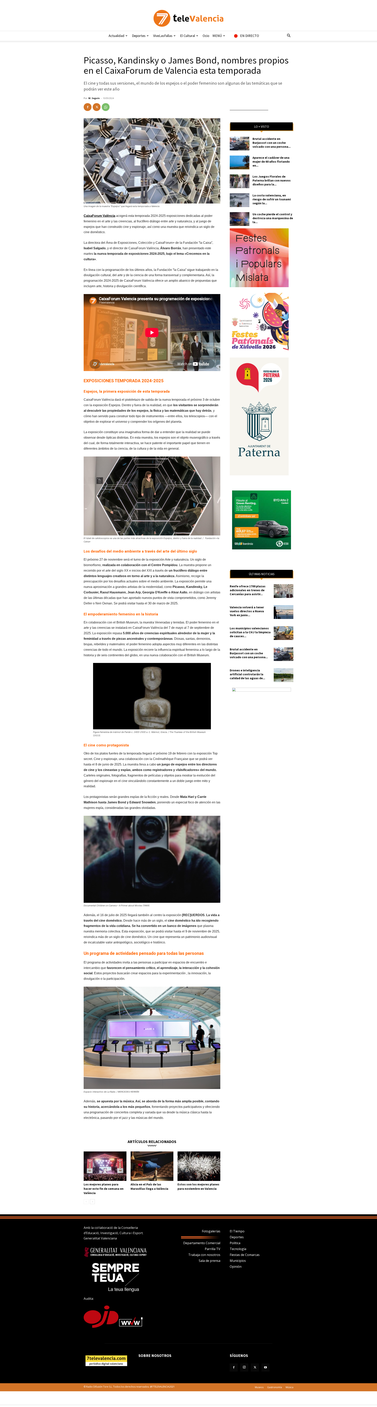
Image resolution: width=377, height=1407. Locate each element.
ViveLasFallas (162, 35)
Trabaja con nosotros (204, 1255)
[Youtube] (265, 1367)
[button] (288, 36)
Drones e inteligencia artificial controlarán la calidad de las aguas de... (247, 674)
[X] (97, 107)
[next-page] (92, 1201)
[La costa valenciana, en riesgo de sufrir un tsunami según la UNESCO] (239, 200)
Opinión (236, 1266)
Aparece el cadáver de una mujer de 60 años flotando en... (271, 161)
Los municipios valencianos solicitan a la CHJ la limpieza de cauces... (250, 632)
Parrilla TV (212, 1249)
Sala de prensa (209, 1261)
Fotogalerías (211, 1231)
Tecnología (238, 1249)
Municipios (238, 1261)
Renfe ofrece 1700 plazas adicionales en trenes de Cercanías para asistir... (247, 590)
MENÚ (217, 35)
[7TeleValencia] (188, 18)
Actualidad (116, 35)
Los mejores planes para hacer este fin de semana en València (104, 1188)
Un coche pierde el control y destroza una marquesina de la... (273, 218)
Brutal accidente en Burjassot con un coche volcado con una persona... (272, 142)
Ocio (206, 35)
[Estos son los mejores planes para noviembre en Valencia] (199, 1166)
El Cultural (187, 35)
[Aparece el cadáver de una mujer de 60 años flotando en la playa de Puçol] (239, 162)
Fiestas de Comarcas (245, 1255)
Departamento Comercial (201, 1243)
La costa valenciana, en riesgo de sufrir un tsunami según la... (272, 199)
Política (235, 1243)
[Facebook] (88, 107)
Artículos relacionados (152, 1141)
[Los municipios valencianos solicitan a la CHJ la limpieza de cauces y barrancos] (283, 633)
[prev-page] (86, 1201)
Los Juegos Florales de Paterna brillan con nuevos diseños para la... (272, 180)
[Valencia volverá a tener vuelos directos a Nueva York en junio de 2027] (283, 612)
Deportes (138, 35)
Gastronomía (274, 1387)
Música (289, 1387)
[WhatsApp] (106, 107)
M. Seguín (94, 98)
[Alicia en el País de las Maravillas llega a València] (152, 1166)
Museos (259, 1387)
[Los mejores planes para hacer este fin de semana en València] (105, 1166)
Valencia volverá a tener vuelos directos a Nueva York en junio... (247, 611)
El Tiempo (237, 1231)
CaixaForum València (99, 215)
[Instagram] (244, 1367)
